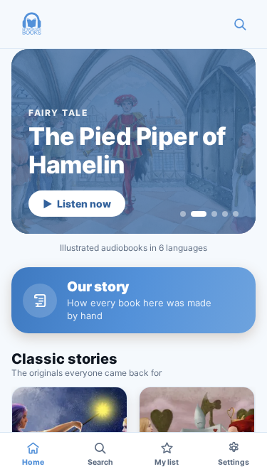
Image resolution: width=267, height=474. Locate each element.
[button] (31, 24)
